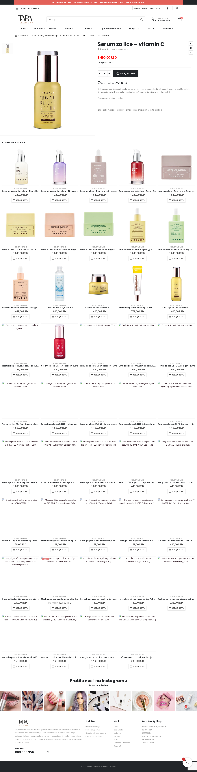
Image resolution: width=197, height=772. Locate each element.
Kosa (23, 28)
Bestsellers (168, 28)
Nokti (87, 28)
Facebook (191, 43)
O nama (137, 8)
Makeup (53, 28)
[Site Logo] (25, 19)
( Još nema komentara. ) (118, 49)
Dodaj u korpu (127, 73)
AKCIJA (150, 28)
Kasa (158, 8)
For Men (117, 736)
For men (67, 28)
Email (191, 48)
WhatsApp (191, 52)
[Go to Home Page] (16, 35)
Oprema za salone (110, 28)
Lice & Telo (38, 28)
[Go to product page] (20, 167)
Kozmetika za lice (20, 189)
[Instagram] (177, 8)
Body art (133, 28)
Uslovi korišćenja (93, 726)
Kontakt (145, 8)
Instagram (48, 752)
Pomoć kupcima (93, 730)
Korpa (152, 8)
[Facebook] (167, 8)
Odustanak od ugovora (96, 733)
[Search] (141, 19)
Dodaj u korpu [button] (22, 200)
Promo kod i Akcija (94, 736)
